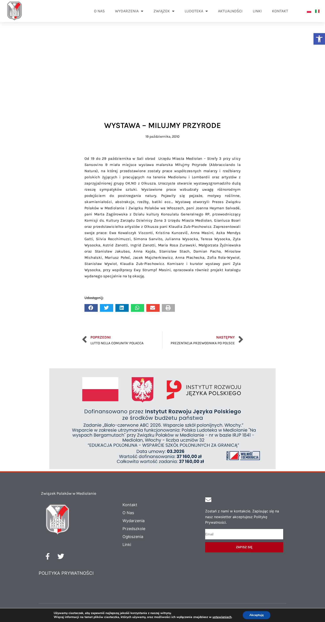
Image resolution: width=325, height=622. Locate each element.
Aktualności (230, 11)
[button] (319, 39)
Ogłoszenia (132, 536)
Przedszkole (133, 528)
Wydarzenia (133, 520)
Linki (257, 11)
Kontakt (280, 11)
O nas (99, 11)
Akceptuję (256, 615)
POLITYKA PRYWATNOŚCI (66, 573)
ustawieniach (221, 617)
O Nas (128, 512)
